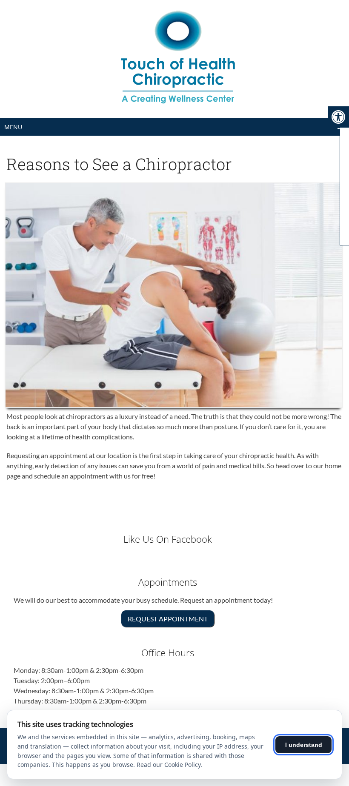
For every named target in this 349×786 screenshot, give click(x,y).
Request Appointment (168, 619)
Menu (13, 127)
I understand (303, 744)
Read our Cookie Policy (168, 764)
